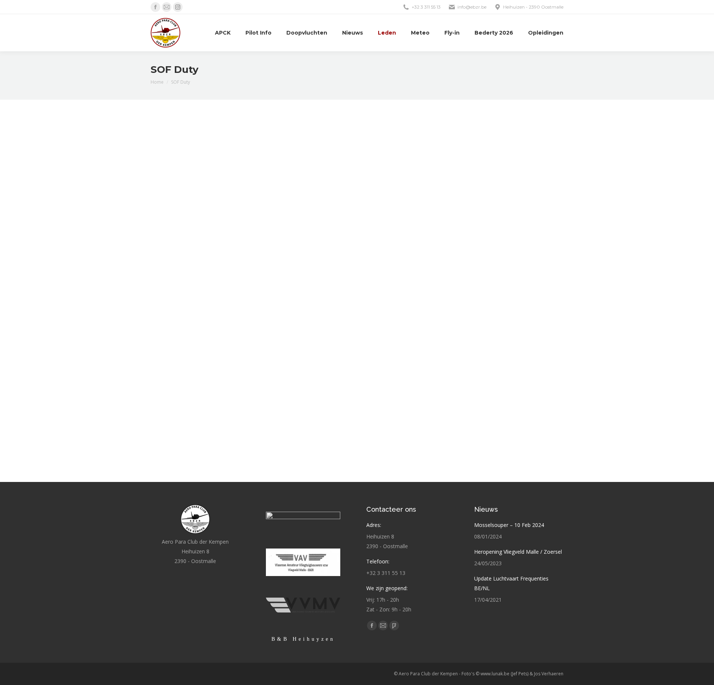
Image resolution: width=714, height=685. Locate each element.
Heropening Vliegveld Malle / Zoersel (518, 551)
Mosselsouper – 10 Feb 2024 (509, 524)
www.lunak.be (494, 673)
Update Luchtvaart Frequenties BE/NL (511, 583)
